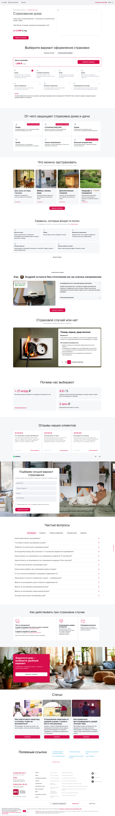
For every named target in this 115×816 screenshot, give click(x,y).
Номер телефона (21, 488)
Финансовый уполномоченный (69, 795)
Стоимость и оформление (56, 533)
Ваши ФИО (19, 483)
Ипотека (37, 781)
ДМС (36, 791)
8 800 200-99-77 (37, 632)
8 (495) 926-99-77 (19, 773)
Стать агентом (53, 772)
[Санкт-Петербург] (93, 757)
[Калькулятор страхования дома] (93, 752)
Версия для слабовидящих (59, 803)
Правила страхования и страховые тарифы (71, 783)
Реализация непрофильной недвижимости (53, 792)
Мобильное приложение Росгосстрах (22, 792)
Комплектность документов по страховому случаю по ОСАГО (74, 789)
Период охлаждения (54, 778)
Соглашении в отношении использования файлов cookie (70, 808)
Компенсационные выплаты (54, 796)
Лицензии (37, 811)
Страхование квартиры (40, 778)
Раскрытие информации (67, 775)
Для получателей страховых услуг (69, 781)
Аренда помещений (54, 781)
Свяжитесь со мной (23, 509)
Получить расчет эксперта (65, 53)
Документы (84, 533)
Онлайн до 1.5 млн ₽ (49, 53)
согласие (29, 504)
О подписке (42, 533)
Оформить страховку (57, 310)
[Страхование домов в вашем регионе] (77, 757)
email (37, 628)
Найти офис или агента (40, 794)
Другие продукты (39, 789)
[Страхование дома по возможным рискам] (60, 752)
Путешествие (38, 783)
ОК (24, 811)
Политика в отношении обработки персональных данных (75, 786)
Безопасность (75, 803)
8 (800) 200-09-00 (20, 784)
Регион (18, 493)
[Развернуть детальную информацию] (99, 538)
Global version (92, 803)
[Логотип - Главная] (57, 2)
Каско (36, 775)
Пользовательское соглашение (69, 778)
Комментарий (20, 498)
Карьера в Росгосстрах (53, 784)
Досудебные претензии (67, 772)
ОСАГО (37, 772)
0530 (28, 632)
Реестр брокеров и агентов (54, 788)
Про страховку (31, 533)
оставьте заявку (74, 224)
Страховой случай (72, 533)
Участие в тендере (54, 775)
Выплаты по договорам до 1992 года (70, 792)
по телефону (31, 628)
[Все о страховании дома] (60, 757)
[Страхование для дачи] (77, 752)
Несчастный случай (40, 786)
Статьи (37, 797)
